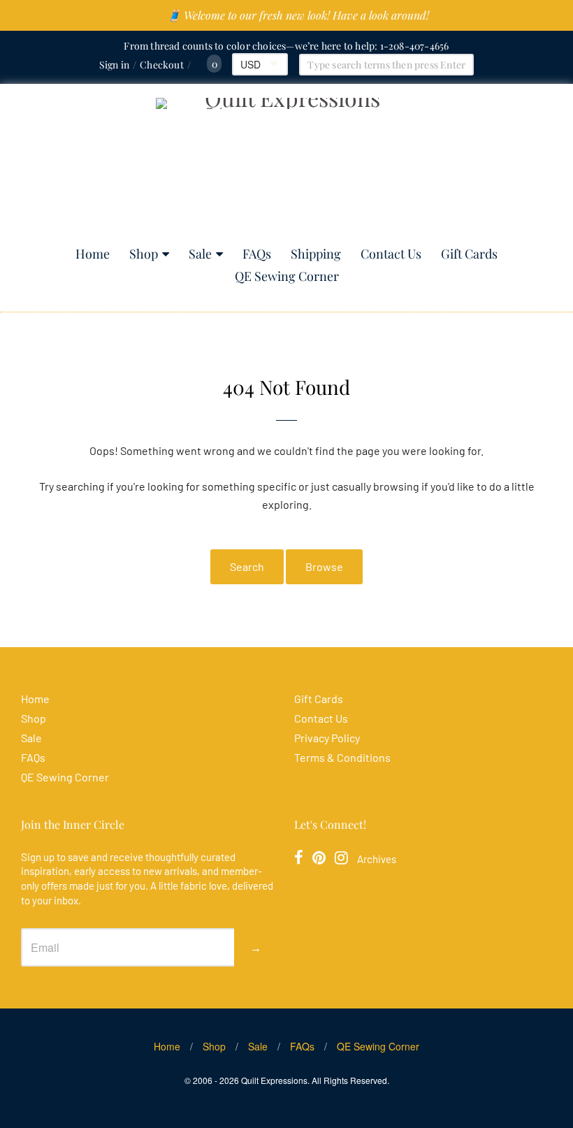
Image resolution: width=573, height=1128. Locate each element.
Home (92, 253)
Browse (324, 566)
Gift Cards (469, 253)
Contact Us (391, 253)
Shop (143, 253)
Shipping (316, 253)
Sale (200, 253)
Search (247, 566)
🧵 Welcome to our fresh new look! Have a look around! (298, 15)
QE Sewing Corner (287, 276)
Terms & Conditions (342, 757)
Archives (376, 859)
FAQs (256, 253)
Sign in (114, 64)
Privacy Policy (327, 737)
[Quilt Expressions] (287, 165)
